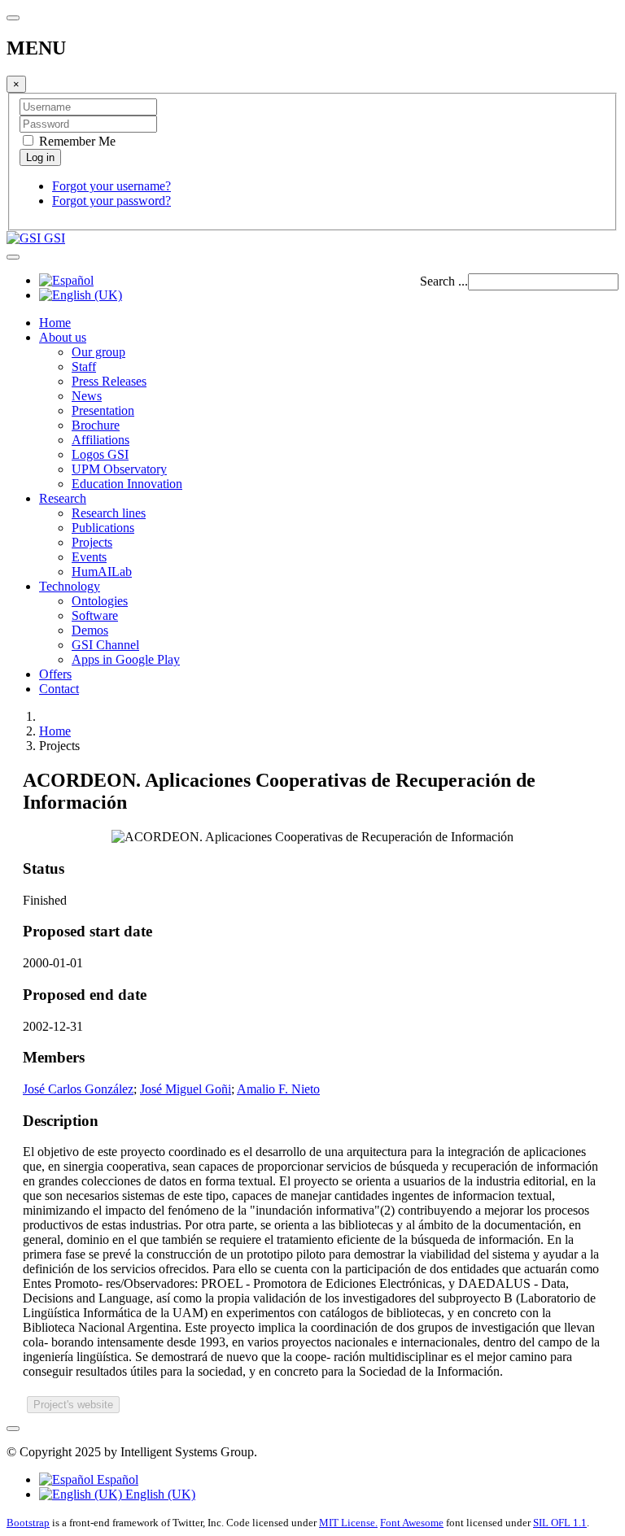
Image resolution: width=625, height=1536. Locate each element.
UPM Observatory (119, 469)
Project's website (73, 1405)
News (87, 396)
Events (89, 557)
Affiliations (100, 440)
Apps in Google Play (126, 659)
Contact (59, 689)
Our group (98, 352)
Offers (55, 674)
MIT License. (348, 1522)
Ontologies (100, 601)
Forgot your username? (111, 186)
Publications (103, 528)
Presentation (103, 410)
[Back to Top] (13, 1428)
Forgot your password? (111, 200)
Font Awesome (412, 1522)
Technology (69, 586)
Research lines (109, 513)
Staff (84, 366)
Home (55, 322)
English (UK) (158, 1494)
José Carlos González (78, 1089)
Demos (90, 630)
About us (62, 337)
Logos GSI (100, 454)
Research (62, 498)
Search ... (444, 281)
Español (116, 1479)
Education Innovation (127, 484)
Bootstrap (28, 1522)
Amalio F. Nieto (278, 1089)
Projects (92, 542)
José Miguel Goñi (185, 1089)
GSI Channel (105, 645)
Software (95, 615)
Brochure (96, 425)
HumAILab (102, 571)
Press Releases (109, 381)
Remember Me (76, 141)
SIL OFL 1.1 (560, 1522)
